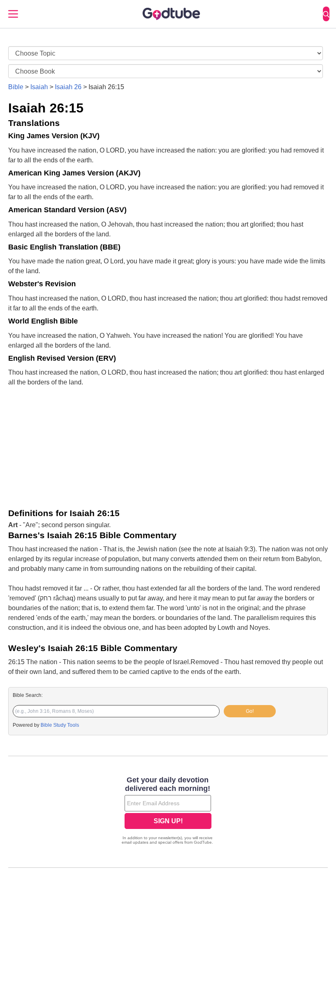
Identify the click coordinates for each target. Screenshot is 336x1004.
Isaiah (39, 86)
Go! (250, 711)
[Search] (326, 14)
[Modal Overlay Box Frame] (168, 811)
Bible (15, 86)
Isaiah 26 (68, 86)
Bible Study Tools (60, 725)
